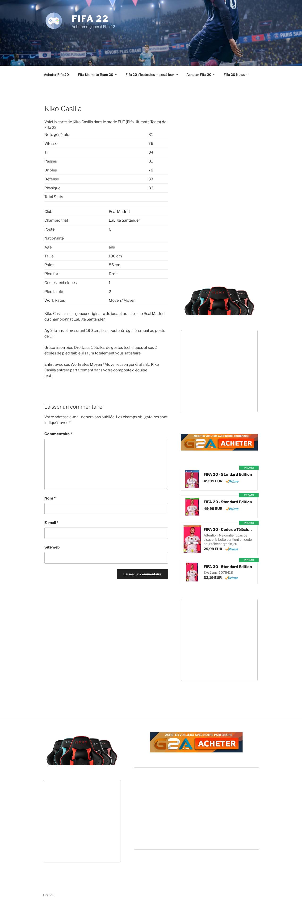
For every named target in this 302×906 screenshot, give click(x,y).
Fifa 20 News (234, 75)
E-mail (51, 522)
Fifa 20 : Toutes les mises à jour (150, 75)
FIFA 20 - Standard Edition (228, 474)
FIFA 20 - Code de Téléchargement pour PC (228, 529)
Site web (52, 547)
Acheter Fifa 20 (56, 75)
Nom (50, 498)
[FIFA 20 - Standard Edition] (192, 479)
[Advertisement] (151, 42)
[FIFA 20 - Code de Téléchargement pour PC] (192, 539)
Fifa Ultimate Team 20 (95, 75)
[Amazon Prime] (232, 481)
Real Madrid (119, 211)
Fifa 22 (90, 18)
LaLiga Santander (124, 220)
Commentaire (58, 434)
